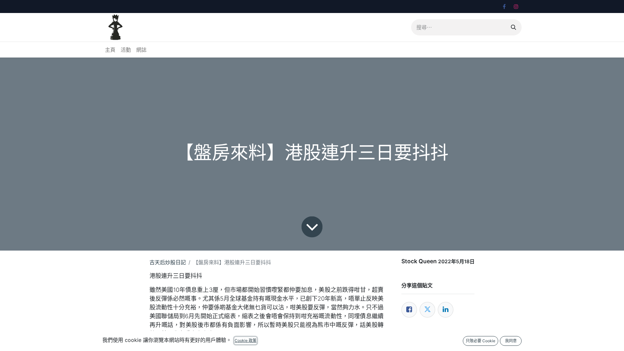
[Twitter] (427, 310)
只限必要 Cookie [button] (480, 340)
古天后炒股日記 (168, 262)
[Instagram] (516, 6)
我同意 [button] (511, 340)
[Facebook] (504, 6)
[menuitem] (110, 49)
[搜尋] (513, 27)
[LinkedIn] (445, 310)
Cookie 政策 (245, 340)
